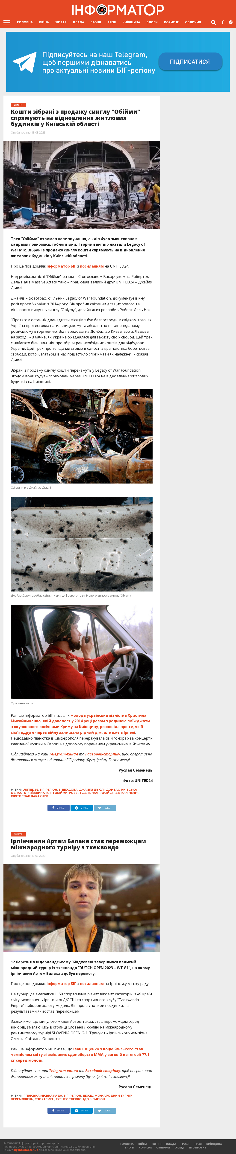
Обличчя (193, 22)
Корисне (171, 22)
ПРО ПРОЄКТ (197, 1147)
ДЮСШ (88, 1095)
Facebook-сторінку (102, 754)
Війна (44, 22)
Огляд (179, 1147)
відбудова (68, 789)
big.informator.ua (25, 1149)
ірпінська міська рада (42, 1095)
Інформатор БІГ (61, 266)
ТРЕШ (111, 22)
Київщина (131, 22)
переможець (22, 1099)
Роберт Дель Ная (83, 793)
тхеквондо (79, 1099)
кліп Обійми (57, 793)
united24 (30, 789)
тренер (62, 1099)
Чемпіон (97, 1099)
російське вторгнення (119, 793)
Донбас (113, 789)
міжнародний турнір (113, 1095)
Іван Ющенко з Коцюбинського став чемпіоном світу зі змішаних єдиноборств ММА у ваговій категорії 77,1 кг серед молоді (80, 1054)
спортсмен (44, 1099)
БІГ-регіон (48, 789)
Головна (25, 22)
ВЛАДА (78, 22)
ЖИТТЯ (61, 22)
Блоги (152, 22)
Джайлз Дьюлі (92, 789)
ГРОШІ (96, 22)
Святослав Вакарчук (29, 796)
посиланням (92, 266)
